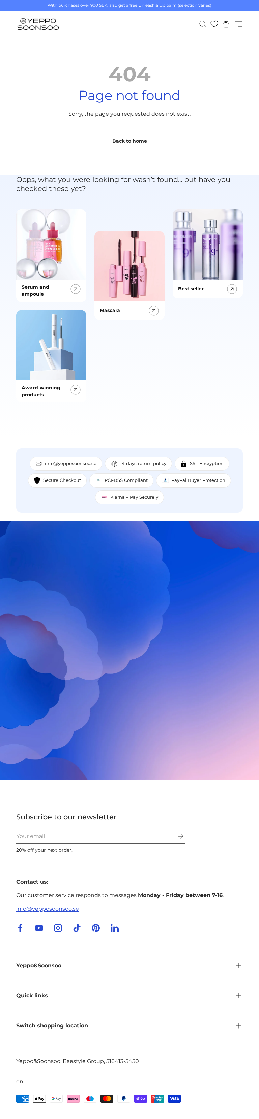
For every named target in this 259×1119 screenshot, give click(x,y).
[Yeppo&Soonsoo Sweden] (129, 650)
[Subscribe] (176, 836)
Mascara (110, 310)
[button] (224, 24)
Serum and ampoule (35, 290)
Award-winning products (41, 391)
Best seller (191, 289)
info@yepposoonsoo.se (47, 909)
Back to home (129, 141)
